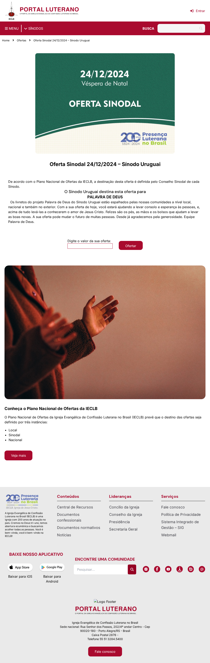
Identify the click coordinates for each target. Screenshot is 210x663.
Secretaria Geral (123, 529)
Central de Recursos (75, 507)
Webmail (168, 535)
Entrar (200, 11)
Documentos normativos (78, 527)
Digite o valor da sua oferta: (89, 241)
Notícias (64, 535)
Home (6, 40)
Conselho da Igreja (125, 514)
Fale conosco (173, 507)
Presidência (119, 522)
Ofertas (21, 40)
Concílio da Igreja (124, 507)
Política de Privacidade (181, 514)
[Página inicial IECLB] (11, 11)
